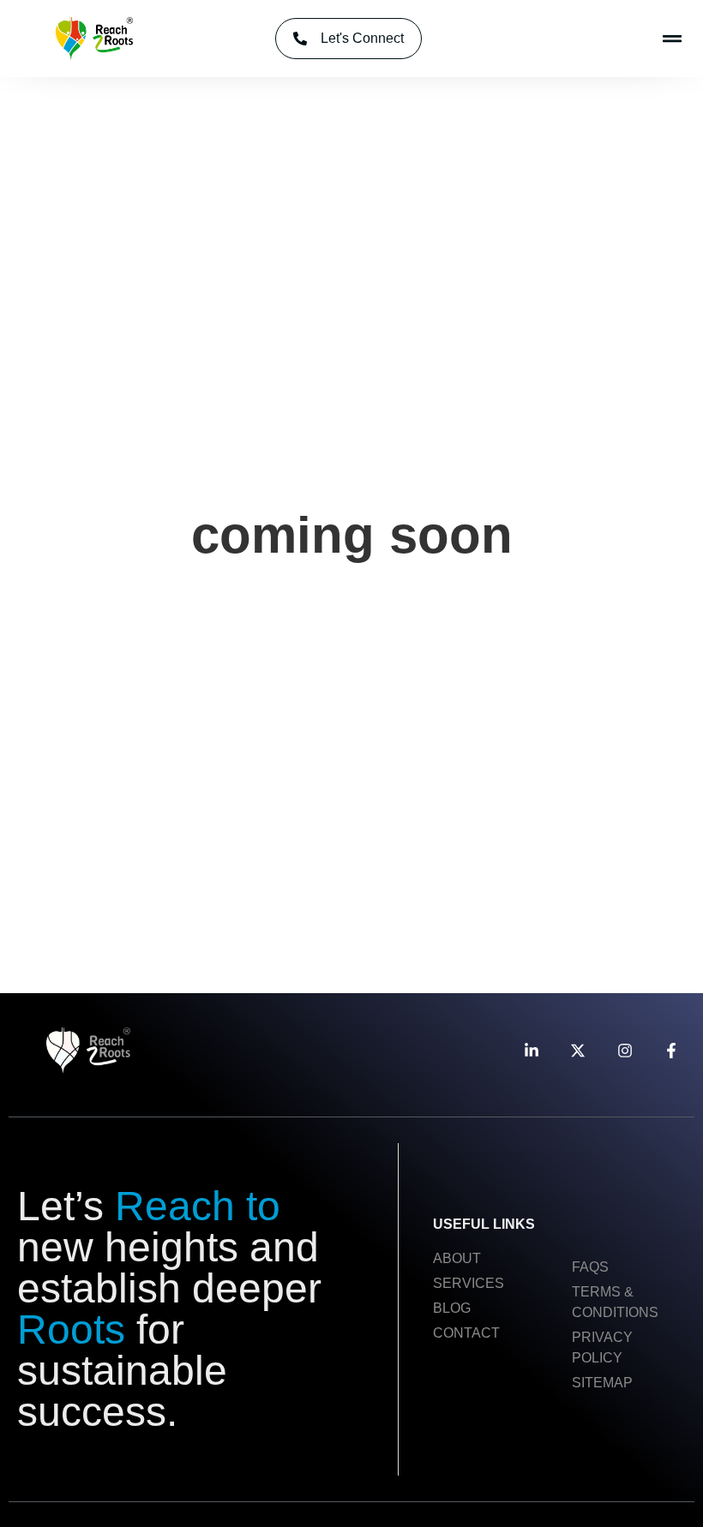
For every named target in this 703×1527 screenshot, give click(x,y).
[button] (672, 39)
